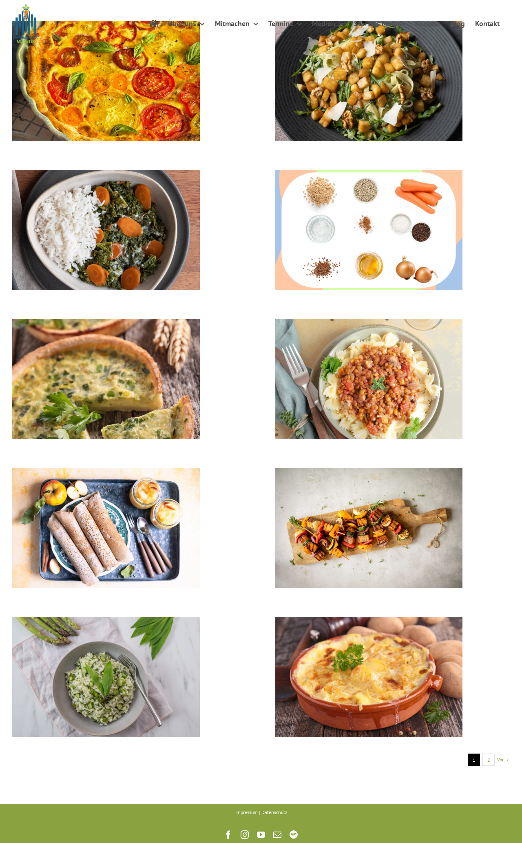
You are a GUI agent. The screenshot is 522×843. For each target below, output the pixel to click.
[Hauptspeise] (106, 81)
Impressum (246, 812)
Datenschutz (274, 812)
